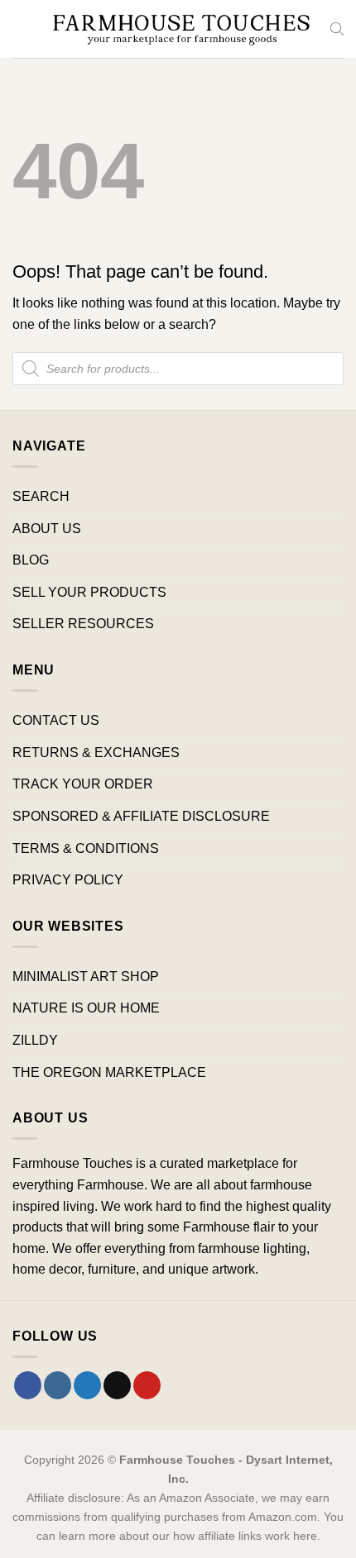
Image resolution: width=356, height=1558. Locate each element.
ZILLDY (35, 1040)
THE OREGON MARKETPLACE (109, 1072)
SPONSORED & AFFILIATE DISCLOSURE (141, 816)
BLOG (30, 560)
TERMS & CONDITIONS (85, 848)
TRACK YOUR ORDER (82, 784)
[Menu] (22, 28)
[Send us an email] (117, 1385)
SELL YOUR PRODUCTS (89, 592)
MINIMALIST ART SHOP (85, 977)
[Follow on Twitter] (87, 1385)
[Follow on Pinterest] (147, 1385)
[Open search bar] (337, 29)
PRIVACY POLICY (67, 880)
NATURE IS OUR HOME (86, 1008)
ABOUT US (46, 529)
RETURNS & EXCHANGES (96, 753)
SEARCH (41, 496)
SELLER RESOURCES (83, 624)
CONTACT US (55, 720)
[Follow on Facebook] (27, 1385)
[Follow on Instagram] (57, 1385)
